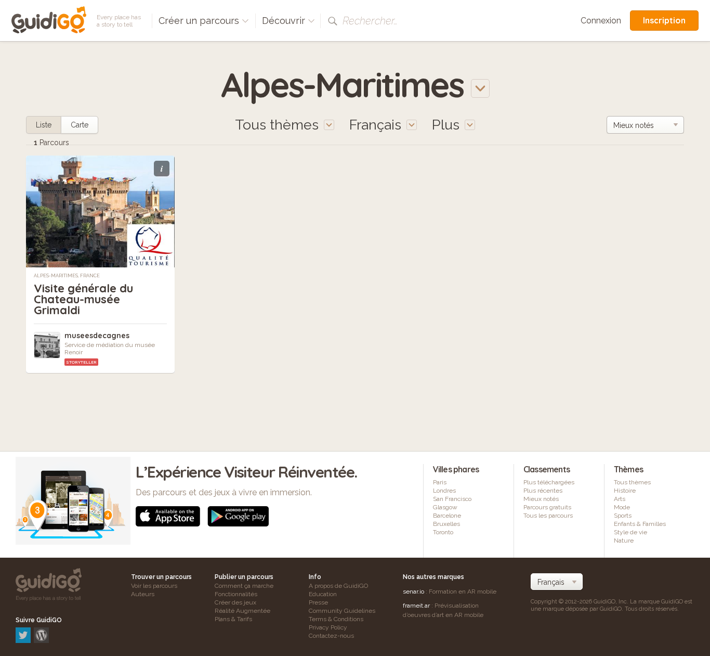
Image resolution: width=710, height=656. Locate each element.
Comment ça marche (244, 585)
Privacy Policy (328, 627)
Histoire (625, 490)
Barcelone (447, 515)
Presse (318, 602)
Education (323, 594)
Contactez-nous (331, 635)
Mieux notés (541, 499)
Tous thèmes (632, 482)
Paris (439, 482)
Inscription (664, 20)
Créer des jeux (235, 602)
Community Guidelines (342, 610)
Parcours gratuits (547, 507)
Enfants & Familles (640, 524)
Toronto (443, 532)
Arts (619, 499)
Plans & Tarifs (233, 619)
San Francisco (452, 499)
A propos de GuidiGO (338, 585)
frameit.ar (416, 605)
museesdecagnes (96, 335)
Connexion (601, 20)
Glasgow (445, 507)
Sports (623, 515)
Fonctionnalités (236, 594)
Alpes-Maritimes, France (67, 275)
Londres (444, 490)
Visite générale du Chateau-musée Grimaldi (83, 299)
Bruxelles (446, 524)
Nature (624, 540)
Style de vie (630, 532)
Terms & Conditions (336, 619)
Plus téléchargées (548, 482)
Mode (622, 507)
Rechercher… (370, 21)
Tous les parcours (548, 515)
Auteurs (142, 594)
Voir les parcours (154, 585)
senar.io (413, 591)
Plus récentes (542, 490)
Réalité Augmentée (242, 610)
